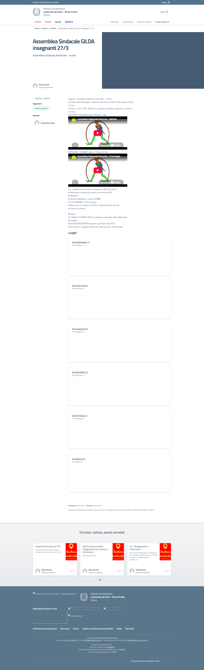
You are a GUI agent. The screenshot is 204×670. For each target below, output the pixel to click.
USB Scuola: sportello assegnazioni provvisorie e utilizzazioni (95, 549)
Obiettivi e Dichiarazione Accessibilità (97, 628)
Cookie (119, 628)
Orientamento (128, 22)
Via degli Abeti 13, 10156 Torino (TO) (105, 637)
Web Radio (115, 22)
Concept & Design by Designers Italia (144, 660)
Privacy (76, 628)
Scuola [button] (38, 21)
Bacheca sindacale (144, 22)
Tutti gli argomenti (162, 22)
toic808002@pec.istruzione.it (137, 640)
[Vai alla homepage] (36, 12)
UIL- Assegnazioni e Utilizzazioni (139, 547)
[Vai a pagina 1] (99, 580)
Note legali (129, 628)
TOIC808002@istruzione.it (92, 640)
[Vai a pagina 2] (102, 580)
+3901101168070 (70, 640)
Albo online (64, 628)
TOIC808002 (110, 647)
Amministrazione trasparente (45, 628)
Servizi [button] (48, 21)
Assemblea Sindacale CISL (48, 546)
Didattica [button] (69, 21)
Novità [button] (58, 21)
